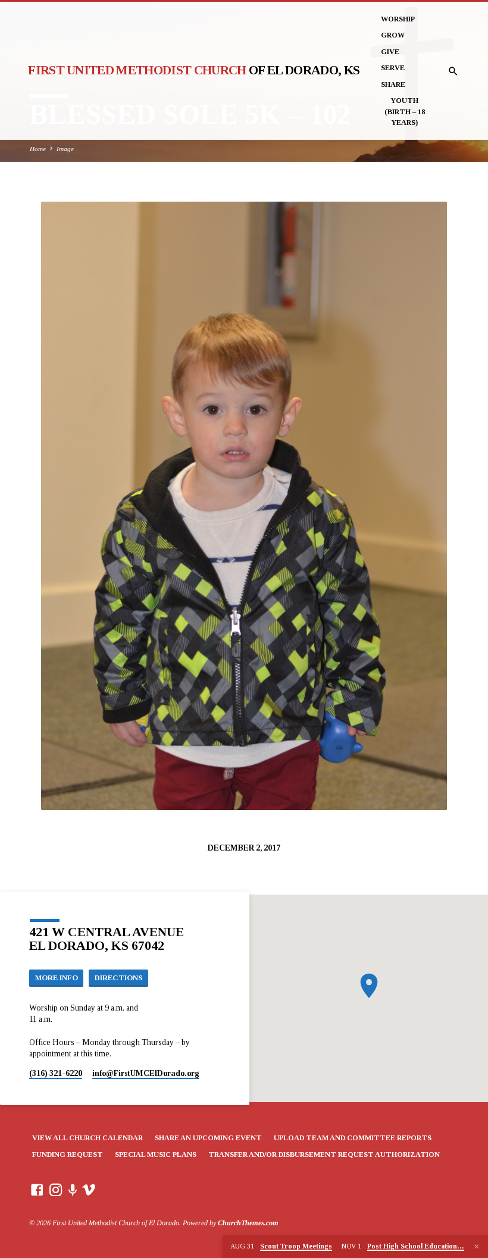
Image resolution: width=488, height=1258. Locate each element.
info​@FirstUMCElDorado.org (145, 1073)
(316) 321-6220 (55, 1073)
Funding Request (67, 1154)
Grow (393, 35)
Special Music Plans (155, 1154)
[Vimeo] (88, 1190)
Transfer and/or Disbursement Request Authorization (324, 1154)
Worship (398, 19)
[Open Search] (453, 71)
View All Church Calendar (87, 1138)
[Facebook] (37, 1190)
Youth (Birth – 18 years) (404, 111)
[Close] (476, 1246)
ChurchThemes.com (248, 1223)
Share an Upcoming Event (208, 1138)
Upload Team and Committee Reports (352, 1138)
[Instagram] (56, 1190)
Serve (393, 68)
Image (65, 148)
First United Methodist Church (193, 70)
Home (38, 148)
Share (393, 84)
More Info (56, 978)
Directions (119, 978)
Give (390, 52)
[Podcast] (72, 1190)
